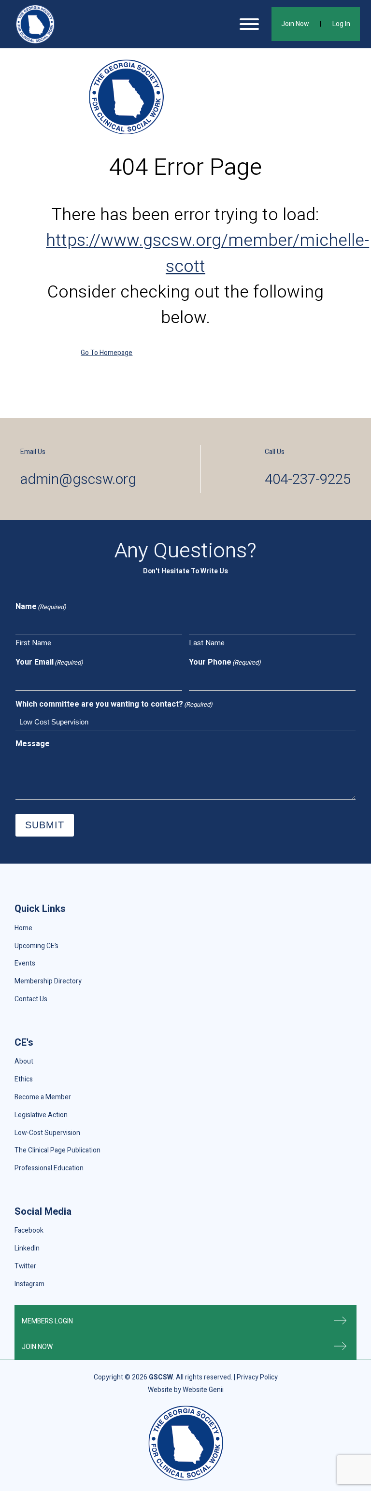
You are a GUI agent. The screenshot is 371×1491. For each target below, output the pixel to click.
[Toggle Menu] (249, 24)
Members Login (47, 1321)
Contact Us (30, 999)
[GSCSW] (35, 24)
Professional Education (49, 1168)
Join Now (295, 24)
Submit (44, 825)
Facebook (28, 1230)
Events (24, 963)
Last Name (207, 643)
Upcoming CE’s (36, 946)
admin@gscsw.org (78, 479)
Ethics (23, 1079)
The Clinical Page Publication (57, 1150)
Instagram (29, 1284)
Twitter (25, 1266)
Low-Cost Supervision (47, 1133)
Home (23, 928)
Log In (341, 24)
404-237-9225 (308, 479)
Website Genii (203, 1390)
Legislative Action (41, 1115)
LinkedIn (27, 1248)
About (23, 1061)
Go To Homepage (106, 353)
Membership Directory (48, 981)
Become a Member (42, 1097)
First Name (33, 643)
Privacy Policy (257, 1377)
